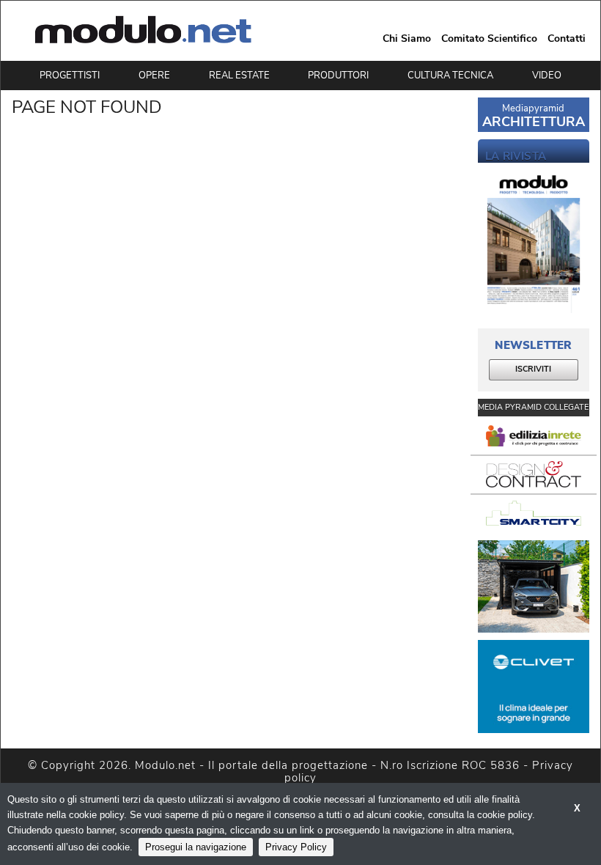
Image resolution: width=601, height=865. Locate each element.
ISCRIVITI (533, 369)
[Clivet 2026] (533, 686)
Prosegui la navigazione (195, 847)
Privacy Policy (296, 847)
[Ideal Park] (533, 586)
